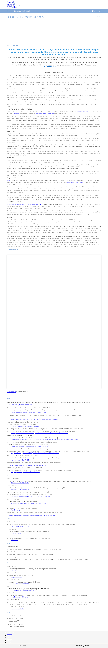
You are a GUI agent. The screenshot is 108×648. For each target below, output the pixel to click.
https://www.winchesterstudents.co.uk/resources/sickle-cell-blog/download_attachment (27, 465)
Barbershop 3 (40, 515)
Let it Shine (11, 515)
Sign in (100, 17)
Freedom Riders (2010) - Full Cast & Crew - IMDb (20, 489)
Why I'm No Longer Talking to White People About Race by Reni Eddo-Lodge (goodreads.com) (30, 446)
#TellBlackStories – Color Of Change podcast (20, 526)
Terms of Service (22, 646)
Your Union (11, 17)
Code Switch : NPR (14, 540)
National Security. (53, 515)
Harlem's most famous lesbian (76, 182)
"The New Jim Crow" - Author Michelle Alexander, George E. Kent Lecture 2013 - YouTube (29, 503)
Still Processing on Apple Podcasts (18, 533)
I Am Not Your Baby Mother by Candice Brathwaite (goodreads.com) (25, 426)
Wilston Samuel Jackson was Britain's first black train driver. (24, 204)
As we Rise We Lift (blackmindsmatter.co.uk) (20, 583)
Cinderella (28, 515)
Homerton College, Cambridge (45, 113)
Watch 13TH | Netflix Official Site (17, 510)
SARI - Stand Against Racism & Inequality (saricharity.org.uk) (23, 590)
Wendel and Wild (16, 515)
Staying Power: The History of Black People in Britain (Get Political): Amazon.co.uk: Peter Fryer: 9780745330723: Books (35, 453)
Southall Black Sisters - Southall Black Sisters (20, 597)
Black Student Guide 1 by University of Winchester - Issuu (20, 405)
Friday (31, 515)
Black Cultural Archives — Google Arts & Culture (21, 460)
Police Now (16, 113)
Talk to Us (20, 17)
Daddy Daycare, (46, 515)
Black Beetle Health (17, 609)
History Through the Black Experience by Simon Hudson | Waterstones (25, 472)
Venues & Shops (39, 17)
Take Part (29, 17)
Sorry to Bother (23, 515)
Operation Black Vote (82, 112)
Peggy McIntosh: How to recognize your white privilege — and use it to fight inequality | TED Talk (30, 496)
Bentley (9, 180)
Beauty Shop (35, 515)
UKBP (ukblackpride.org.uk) (16, 577)
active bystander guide (11, 392)
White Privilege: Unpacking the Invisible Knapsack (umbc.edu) (30, 413)
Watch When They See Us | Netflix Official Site (20, 483)
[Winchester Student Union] (14, 4)
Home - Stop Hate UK (15, 570)
